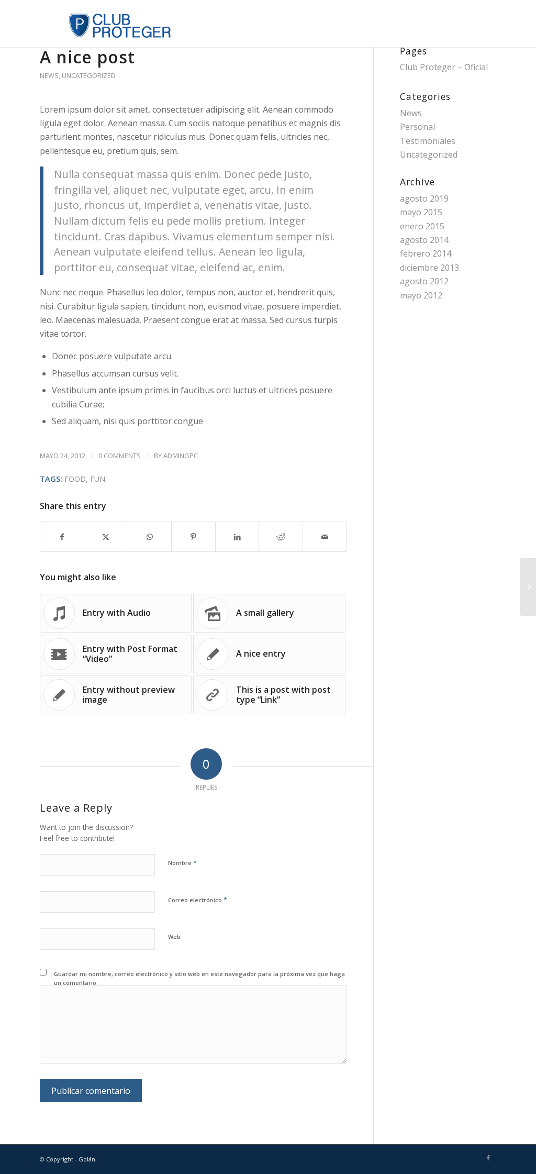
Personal (417, 126)
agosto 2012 (424, 281)
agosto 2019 (424, 198)
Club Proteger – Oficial (444, 67)
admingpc (180, 455)
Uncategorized (89, 75)
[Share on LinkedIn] (237, 536)
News (49, 75)
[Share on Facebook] (62, 536)
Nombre (182, 862)
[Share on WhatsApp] (150, 536)
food (75, 479)
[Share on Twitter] (106, 536)
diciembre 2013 (429, 267)
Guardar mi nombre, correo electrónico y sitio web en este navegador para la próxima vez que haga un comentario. (199, 978)
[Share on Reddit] (281, 536)
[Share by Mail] (325, 536)
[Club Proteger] (106, 23)
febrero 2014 (425, 253)
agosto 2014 (424, 240)
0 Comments (119, 455)
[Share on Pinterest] (193, 536)
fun (97, 479)
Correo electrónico (197, 899)
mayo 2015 (421, 212)
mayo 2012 (421, 295)
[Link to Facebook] (488, 1158)
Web (174, 936)
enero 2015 (422, 226)
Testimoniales (427, 141)
